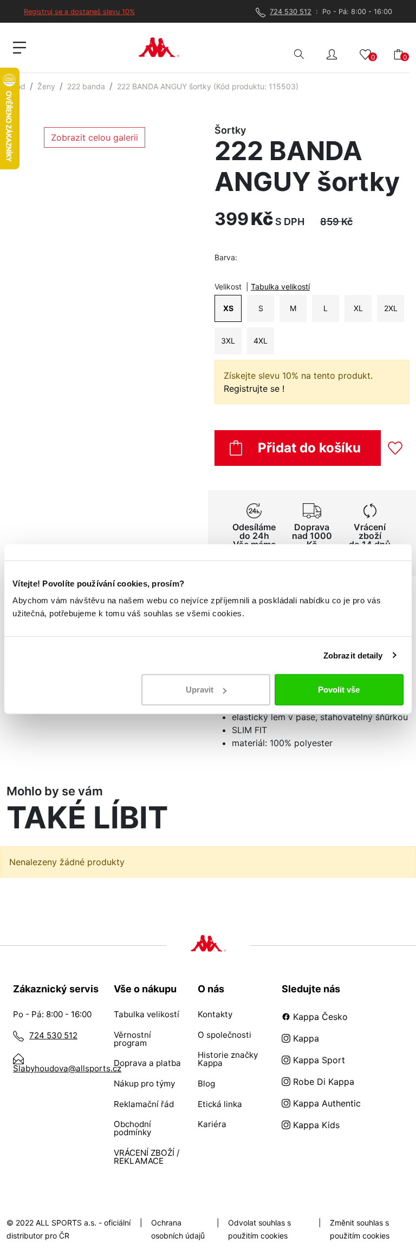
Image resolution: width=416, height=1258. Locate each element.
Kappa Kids (315, 1124)
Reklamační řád (144, 1104)
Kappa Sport (317, 1060)
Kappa (304, 1038)
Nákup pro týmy (144, 1083)
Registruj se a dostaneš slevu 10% (79, 12)
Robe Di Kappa (322, 1081)
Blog (206, 1083)
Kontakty (215, 1014)
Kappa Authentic (325, 1103)
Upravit (199, 689)
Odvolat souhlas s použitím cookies (259, 1229)
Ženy (46, 86)
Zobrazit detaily (353, 655)
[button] (332, 53)
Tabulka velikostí (280, 286)
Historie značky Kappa (228, 1059)
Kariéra (212, 1124)
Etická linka (220, 1104)
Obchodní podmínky (132, 1128)
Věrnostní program (132, 1039)
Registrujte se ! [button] (254, 388)
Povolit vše (339, 689)
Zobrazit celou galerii (94, 137)
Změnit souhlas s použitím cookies (359, 1229)
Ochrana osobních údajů (178, 1229)
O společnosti (224, 1035)
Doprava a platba (147, 1063)
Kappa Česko (319, 1016)
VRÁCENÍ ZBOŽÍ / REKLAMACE (146, 1157)
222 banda (86, 86)
